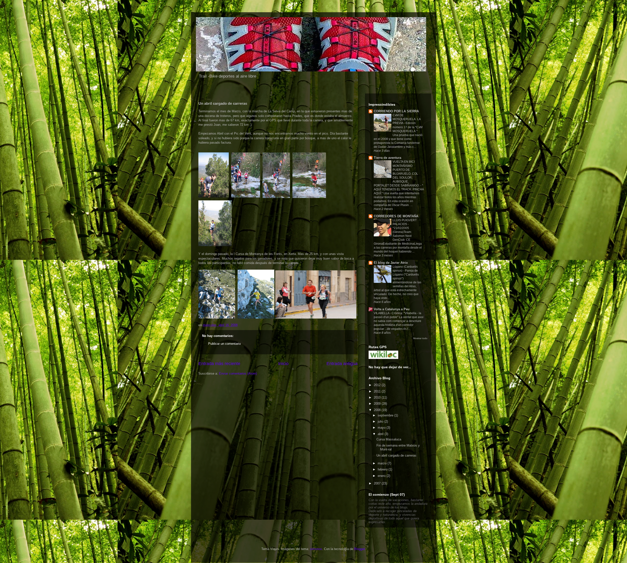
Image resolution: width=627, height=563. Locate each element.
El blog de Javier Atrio (391, 262)
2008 (378, 410)
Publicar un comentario (224, 343)
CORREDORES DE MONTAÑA (396, 216)
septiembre (386, 415)
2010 (378, 397)
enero (382, 476)
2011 (378, 391)
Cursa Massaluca (388, 439)
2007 (378, 483)
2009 (378, 403)
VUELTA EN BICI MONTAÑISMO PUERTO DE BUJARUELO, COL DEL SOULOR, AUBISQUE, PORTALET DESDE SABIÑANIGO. (397, 173)
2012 (378, 385)
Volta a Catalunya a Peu (392, 309)
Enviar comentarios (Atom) (238, 373)
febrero (383, 469)
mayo (382, 427)
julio (381, 421)
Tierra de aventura (387, 158)
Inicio (283, 363)
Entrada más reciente (219, 363)
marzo (382, 463)
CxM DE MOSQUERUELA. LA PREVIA (407, 119)
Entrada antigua (342, 363)
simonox (316, 549)
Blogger (359, 549)
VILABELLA (382, 313)
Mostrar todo (420, 338)
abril (381, 434)
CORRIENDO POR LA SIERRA (396, 111)
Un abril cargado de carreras (396, 455)
